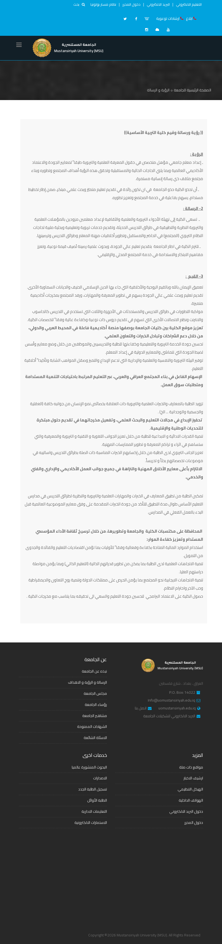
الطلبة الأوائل (97, 800)
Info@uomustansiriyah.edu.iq (171, 700)
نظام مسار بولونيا (103, 4)
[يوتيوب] (168, 29)
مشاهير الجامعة (94, 715)
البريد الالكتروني (158, 4)
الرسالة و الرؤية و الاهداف (87, 682)
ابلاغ (189, 18)
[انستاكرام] (146, 29)
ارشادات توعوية (167, 18)
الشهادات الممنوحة (92, 726)
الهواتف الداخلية (191, 800)
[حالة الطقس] (157, 29)
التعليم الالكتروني (189, 4)
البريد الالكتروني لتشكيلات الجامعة (169, 716)
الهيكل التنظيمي (190, 789)
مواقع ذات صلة (191, 767)
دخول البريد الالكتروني (186, 811)
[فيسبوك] (136, 19)
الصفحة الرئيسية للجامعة (192, 90)
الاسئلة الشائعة (95, 737)
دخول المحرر (131, 4)
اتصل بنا (140, 708)
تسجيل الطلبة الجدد (92, 789)
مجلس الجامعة (95, 693)
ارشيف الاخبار (193, 778)
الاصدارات (100, 778)
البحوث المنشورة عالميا (89, 767)
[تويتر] (125, 19)
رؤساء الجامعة (96, 704)
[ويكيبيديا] (147, 19)
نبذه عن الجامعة (94, 671)
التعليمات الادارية (94, 811)
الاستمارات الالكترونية (90, 822)
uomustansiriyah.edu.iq (177, 708)
